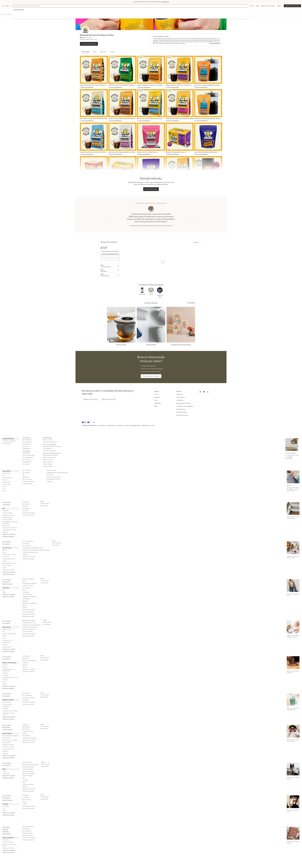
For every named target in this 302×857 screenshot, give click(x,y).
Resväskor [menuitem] (25, 601)
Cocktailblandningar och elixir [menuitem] (30, 552)
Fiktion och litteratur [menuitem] (8, 837)
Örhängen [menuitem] (5, 673)
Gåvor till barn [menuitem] (26, 459)
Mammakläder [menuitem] (6, 738)
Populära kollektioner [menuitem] (8, 438)
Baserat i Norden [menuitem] (47, 464)
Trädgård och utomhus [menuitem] (28, 481)
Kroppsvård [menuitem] (25, 797)
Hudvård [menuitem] (5, 644)
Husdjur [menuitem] (5, 486)
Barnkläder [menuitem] (5, 753)
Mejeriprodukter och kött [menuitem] (9, 563)
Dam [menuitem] (4, 475)
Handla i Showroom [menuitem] (8, 584)
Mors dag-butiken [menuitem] (27, 439)
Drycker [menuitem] (5, 552)
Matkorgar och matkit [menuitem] (8, 569)
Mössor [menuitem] (24, 590)
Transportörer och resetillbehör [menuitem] (30, 764)
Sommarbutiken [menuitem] (26, 444)
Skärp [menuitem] (24, 581)
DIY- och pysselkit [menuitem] (27, 695)
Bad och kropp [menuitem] (6, 627)
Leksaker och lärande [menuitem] (8, 744)
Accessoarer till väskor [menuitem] (28, 609)
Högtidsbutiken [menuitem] (26, 448)
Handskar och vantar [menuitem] (27, 585)
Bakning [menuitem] (5, 550)
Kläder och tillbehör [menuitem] (27, 769)
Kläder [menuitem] (4, 592)
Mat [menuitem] (23, 777)
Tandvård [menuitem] (24, 733)
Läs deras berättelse (214, 43)
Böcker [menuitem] (4, 490)
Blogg (257, 5)
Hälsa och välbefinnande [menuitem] (9, 633)
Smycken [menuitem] (5, 479)
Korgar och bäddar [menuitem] (27, 775)
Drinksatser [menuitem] (25, 554)
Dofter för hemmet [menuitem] (51, 470)
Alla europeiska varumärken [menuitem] (50, 455)
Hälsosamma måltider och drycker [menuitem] (52, 446)
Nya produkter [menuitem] (26, 472)
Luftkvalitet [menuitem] (25, 724)
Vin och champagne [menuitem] (27, 541)
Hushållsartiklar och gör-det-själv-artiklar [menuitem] (57, 472)
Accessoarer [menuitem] (6, 587)
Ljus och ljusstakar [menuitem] (27, 479)
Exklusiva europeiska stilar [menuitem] (50, 442)
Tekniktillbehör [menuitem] (26, 598)
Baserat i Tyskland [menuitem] (48, 462)
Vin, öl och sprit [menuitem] (7, 547)
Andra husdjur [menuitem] (6, 773)
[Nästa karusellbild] (192, 216)
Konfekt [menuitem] (5, 561)
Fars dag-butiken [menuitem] (26, 442)
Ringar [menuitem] (4, 682)
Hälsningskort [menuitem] (6, 706)
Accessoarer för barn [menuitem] (8, 749)
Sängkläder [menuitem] (25, 477)
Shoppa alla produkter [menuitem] (8, 536)
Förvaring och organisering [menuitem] (53, 477)
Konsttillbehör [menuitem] (26, 693)
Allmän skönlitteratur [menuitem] (28, 826)
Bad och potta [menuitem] (26, 729)
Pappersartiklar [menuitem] (7, 482)
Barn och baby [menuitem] (6, 484)
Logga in (279, 5)
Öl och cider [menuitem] (25, 543)
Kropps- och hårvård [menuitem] (27, 731)
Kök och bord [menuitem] (49, 474)
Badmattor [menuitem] (25, 506)
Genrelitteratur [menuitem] (26, 828)
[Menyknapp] (2, 14)
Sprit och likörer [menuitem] (26, 545)
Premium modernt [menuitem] (48, 439)
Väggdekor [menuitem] (49, 481)
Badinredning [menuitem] (26, 504)
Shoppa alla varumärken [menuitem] (9, 534)
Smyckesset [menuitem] (6, 675)
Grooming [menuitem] (25, 780)
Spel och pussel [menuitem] (7, 702)
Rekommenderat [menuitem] (7, 443)
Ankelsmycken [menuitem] (26, 656)
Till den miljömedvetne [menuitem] (28, 455)
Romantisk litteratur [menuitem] (27, 833)
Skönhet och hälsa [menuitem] (7, 477)
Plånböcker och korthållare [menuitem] (29, 603)
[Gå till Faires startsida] (6, 6)
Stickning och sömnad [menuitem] (28, 697)
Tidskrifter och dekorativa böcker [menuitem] (9, 845)
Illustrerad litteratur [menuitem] (27, 835)
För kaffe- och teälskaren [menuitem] (49, 450)
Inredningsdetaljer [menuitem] (27, 483)
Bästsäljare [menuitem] (5, 829)
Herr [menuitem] (4, 488)
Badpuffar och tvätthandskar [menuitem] (30, 627)
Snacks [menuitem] (4, 567)
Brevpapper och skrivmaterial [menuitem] (10, 710)
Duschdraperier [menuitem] (26, 508)
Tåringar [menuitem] (24, 667)
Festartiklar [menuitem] (5, 708)
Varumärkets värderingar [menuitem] (9, 441)
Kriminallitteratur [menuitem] (27, 831)
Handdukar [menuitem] (25, 510)
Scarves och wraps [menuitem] (27, 594)
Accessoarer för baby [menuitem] (8, 746)
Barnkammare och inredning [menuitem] (10, 740)
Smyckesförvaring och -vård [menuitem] (10, 677)
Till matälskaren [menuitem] (47, 448)
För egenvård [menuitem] (25, 464)
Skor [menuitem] (4, 590)
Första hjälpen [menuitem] (26, 735)
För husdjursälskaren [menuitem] (27, 457)
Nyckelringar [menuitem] (25, 592)
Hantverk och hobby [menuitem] (8, 699)
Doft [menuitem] (4, 631)
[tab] (86, 52)
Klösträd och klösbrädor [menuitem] (28, 773)
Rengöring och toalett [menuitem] (28, 766)
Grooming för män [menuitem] (7, 640)
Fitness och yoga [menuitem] (7, 629)
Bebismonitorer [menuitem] (26, 727)
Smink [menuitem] (4, 638)
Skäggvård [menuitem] (25, 795)
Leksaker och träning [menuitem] (27, 784)
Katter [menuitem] (4, 769)
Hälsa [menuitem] (23, 782)
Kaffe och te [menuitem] (6, 556)
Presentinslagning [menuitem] (7, 704)
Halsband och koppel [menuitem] (28, 771)
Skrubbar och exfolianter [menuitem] (29, 629)
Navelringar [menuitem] (25, 658)
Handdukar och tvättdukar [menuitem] (29, 738)
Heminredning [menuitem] (6, 471)
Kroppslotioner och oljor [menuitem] (28, 622)
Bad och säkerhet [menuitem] (7, 733)
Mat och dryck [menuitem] (6, 473)
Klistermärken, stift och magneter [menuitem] (9, 713)
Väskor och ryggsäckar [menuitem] (28, 579)
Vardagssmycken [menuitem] (27, 461)
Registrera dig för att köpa (292, 5)
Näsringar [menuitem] (25, 665)
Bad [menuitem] (23, 474)
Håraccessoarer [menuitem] (26, 587)
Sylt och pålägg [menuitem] (7, 565)
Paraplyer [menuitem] (24, 607)
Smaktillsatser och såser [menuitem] (9, 558)
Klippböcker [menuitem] (25, 699)
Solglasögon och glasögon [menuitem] (29, 596)
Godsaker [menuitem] (25, 786)
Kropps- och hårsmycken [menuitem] (9, 662)
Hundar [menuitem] (4, 771)
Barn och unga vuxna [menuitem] (8, 842)
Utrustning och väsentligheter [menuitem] (10, 735)
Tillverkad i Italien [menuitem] (48, 466)
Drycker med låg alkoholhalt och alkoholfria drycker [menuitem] (36, 550)
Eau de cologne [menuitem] (26, 799)
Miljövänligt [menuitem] (6, 831)
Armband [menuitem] (5, 665)
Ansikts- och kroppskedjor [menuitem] (29, 660)
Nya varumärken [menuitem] (26, 470)
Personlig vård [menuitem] (6, 642)
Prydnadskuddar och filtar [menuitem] (53, 479)
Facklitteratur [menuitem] (6, 839)
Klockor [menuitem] (24, 605)
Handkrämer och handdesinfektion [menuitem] (31, 625)
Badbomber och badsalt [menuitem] (28, 620)
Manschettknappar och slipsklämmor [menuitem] (9, 670)
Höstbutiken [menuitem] (25, 446)
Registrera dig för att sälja (268, 5)
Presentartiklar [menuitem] (26, 453)
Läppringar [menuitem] (25, 662)
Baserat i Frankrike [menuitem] (48, 459)
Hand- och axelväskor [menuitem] (28, 612)
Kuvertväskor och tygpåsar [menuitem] (29, 583)
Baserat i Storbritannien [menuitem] (49, 457)
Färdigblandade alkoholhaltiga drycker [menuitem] (32, 547)
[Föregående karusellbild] (110, 216)
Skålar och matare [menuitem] (27, 762)
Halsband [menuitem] (5, 679)
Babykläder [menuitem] (5, 751)
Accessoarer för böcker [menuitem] (9, 848)
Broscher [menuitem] (5, 667)
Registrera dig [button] (165, 1)
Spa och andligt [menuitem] (7, 647)
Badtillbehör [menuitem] (25, 501)
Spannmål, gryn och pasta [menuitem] (9, 554)
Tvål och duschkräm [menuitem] (27, 631)
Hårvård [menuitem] (5, 636)
